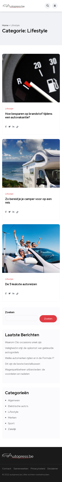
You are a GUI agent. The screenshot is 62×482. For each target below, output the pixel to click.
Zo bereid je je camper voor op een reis (28, 201)
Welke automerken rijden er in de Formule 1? (29, 358)
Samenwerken (21, 468)
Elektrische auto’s (18, 406)
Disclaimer (52, 468)
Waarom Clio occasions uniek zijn (23, 342)
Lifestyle (13, 411)
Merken (12, 417)
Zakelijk (12, 429)
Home (5, 25)
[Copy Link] (17, 127)
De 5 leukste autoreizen (21, 284)
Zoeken (9, 312)
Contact (6, 468)
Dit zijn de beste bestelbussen (22, 363)
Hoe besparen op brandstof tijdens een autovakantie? (28, 115)
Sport (11, 423)
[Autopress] (14, 6)
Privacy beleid (38, 468)
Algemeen (14, 400)
